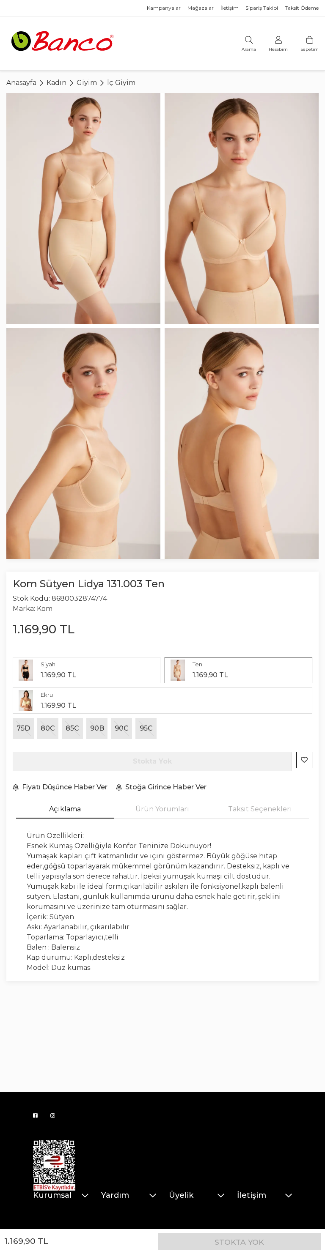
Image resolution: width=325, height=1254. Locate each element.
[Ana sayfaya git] (63, 43)
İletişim (229, 8)
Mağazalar (200, 8)
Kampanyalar (164, 8)
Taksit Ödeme (302, 8)
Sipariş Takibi (261, 8)
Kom (44, 609)
